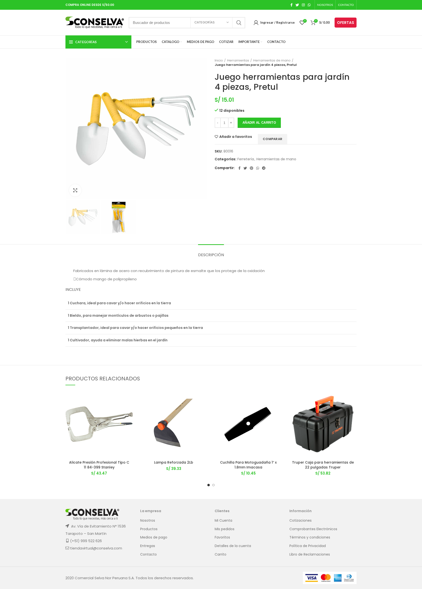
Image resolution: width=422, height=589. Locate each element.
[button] (129, 409)
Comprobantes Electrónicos (313, 529)
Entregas (147, 546)
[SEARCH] (238, 22)
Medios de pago (153, 537)
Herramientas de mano (272, 60)
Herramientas (238, 60)
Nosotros (147, 520)
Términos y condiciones (309, 537)
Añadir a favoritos (235, 136)
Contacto (148, 554)
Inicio (219, 60)
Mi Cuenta (223, 520)
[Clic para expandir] (75, 190)
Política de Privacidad (307, 546)
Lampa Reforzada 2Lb (173, 462)
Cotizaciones (300, 520)
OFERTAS (345, 22)
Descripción (211, 255)
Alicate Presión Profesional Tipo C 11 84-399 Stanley (99, 465)
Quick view (129, 420)
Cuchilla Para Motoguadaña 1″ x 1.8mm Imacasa (248, 465)
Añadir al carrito (259, 122)
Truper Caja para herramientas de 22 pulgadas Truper (323, 465)
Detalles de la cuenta (233, 546)
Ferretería (245, 159)
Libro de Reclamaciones (309, 554)
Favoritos (222, 537)
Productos (149, 529)
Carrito (220, 554)
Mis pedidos (224, 529)
